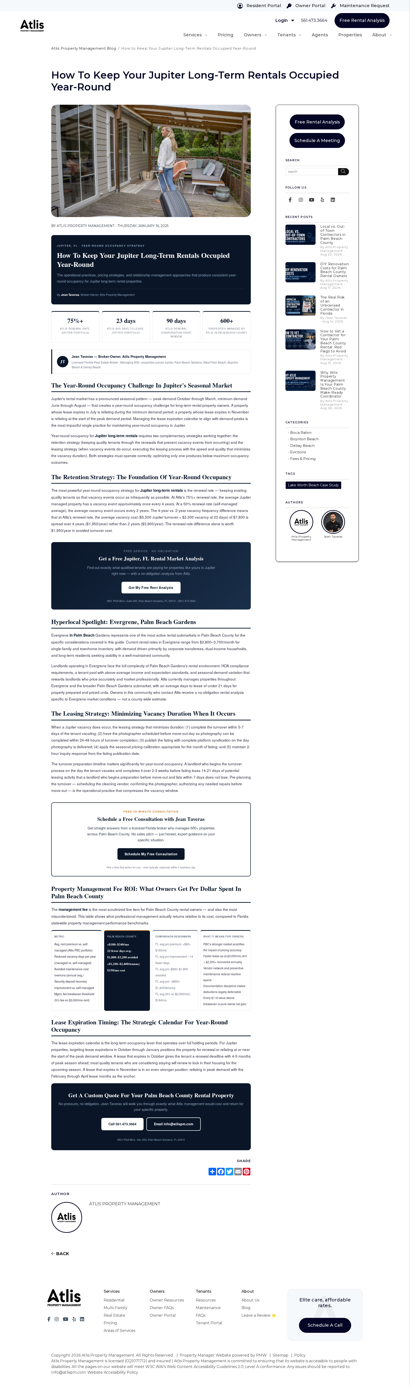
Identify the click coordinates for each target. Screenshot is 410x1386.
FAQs (200, 1315)
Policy (300, 1355)
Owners (252, 35)
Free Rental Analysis (362, 20)
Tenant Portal (209, 1323)
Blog (246, 1308)
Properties (350, 35)
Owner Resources (167, 1300)
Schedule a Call (325, 1325)
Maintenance (208, 1308)
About (379, 35)
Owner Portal (309, 5)
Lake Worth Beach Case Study (313, 485)
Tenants (286, 35)
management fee (73, 909)
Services (192, 35)
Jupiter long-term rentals (116, 435)
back (62, 1253)
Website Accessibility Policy (112, 1372)
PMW (261, 1355)
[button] (290, 200)
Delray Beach (302, 445)
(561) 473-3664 (187, 601)
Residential (114, 1300)
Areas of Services (119, 1330)
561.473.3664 (314, 20)
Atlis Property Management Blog (83, 48)
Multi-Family (115, 1308)
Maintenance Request (364, 5)
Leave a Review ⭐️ (259, 1315)
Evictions (298, 452)
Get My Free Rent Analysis (151, 587)
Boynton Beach (304, 439)
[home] (32, 25)
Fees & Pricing (303, 458)
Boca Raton (301, 432)
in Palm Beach (82, 635)
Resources (206, 1300)
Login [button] (282, 20)
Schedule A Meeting (317, 140)
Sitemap (280, 1355)
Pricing (225, 35)
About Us (250, 1300)
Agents (320, 35)
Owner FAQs (162, 1308)
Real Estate (114, 1315)
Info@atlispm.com (68, 1372)
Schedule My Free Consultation (151, 853)
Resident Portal (263, 5)
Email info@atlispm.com (173, 1123)
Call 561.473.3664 (122, 1123)
